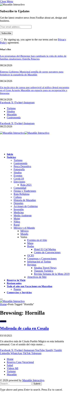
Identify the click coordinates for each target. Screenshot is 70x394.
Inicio (10, 154)
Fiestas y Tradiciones (25, 190)
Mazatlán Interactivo (33, 380)
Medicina (19, 212)
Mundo (24, 234)
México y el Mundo (24, 227)
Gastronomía (14, 117)
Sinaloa (11, 111)
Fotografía (19, 169)
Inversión (19, 209)
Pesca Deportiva (22, 166)
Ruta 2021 (26, 184)
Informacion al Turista (39, 261)
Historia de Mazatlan (25, 200)
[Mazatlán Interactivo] (24, 132)
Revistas (31, 264)
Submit (36, 383)
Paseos (17, 289)
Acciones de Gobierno (26, 206)
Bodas (30, 246)
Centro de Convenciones (47, 252)
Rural (17, 224)
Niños (17, 221)
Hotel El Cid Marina (45, 249)
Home (10, 359)
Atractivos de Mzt (36, 277)
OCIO (30, 255)
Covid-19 (19, 178)
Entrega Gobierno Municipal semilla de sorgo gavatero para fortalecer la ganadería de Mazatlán (31, 73)
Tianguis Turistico (43, 270)
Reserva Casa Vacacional (20, 362)
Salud (10, 365)
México (24, 230)
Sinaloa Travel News (45, 267)
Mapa (30, 243)
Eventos (18, 175)
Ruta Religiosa (21, 194)
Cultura (18, 197)
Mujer (17, 218)
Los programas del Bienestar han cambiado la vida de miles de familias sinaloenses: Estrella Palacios (33, 57)
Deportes (18, 203)
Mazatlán (12, 114)
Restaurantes (14, 283)
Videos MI (12, 368)
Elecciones (19, 181)
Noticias (11, 157)
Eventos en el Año (37, 240)
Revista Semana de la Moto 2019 (51, 273)
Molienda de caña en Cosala (24, 328)
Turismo (11, 108)
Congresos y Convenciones (42, 258)
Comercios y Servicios (19, 292)
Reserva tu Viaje (16, 280)
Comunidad (20, 187)
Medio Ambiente (23, 215)
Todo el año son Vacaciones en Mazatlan (29, 286)
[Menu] (1, 299)
